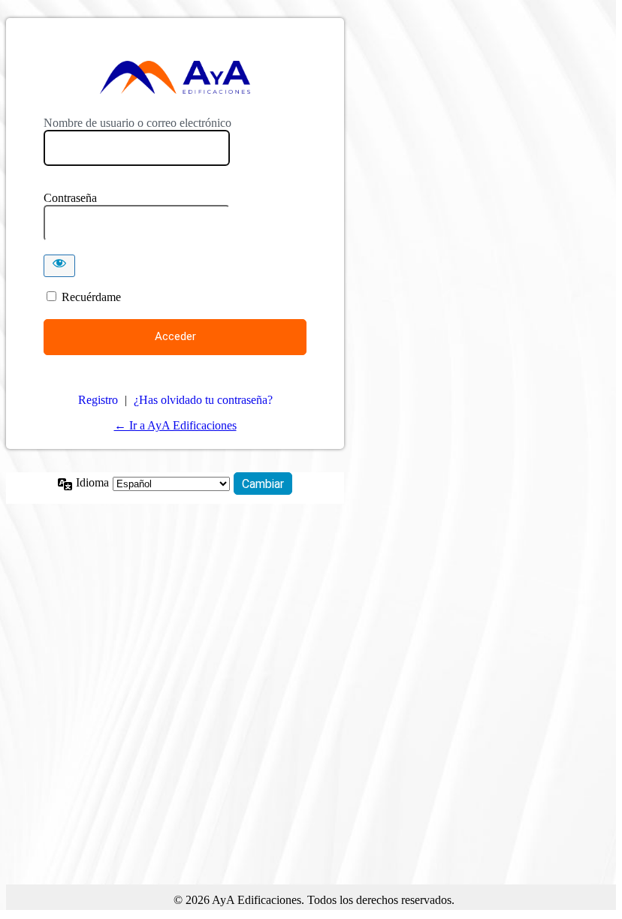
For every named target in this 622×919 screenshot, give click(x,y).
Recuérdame (91, 297)
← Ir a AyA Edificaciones (175, 425)
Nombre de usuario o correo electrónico (137, 122)
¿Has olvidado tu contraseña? (203, 399)
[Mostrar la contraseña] (59, 266)
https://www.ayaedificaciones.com (175, 77)
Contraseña (70, 197)
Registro (98, 399)
